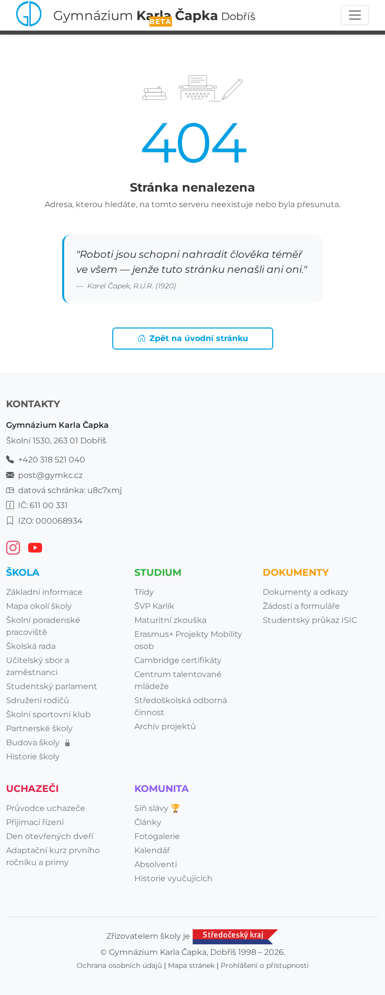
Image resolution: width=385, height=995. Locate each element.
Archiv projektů (165, 726)
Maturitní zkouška (170, 620)
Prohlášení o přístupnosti (265, 965)
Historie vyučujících (173, 878)
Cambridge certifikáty (178, 660)
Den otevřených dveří (49, 836)
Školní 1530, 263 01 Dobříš (56, 440)
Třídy (144, 592)
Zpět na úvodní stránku (198, 338)
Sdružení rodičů (37, 700)
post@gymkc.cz (50, 475)
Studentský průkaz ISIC (310, 620)
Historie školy (33, 756)
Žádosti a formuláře (301, 606)
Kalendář (152, 850)
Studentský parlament (51, 686)
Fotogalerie (157, 836)
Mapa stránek (191, 965)
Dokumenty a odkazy (305, 592)
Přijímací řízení (35, 822)
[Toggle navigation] (355, 15)
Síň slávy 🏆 (157, 808)
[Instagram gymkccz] (13, 548)
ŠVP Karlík (154, 606)
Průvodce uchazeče (45, 808)
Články (147, 822)
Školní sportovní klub (48, 714)
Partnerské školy (39, 728)
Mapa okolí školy (39, 606)
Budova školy (34, 742)
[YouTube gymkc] (35, 548)
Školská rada (31, 646)
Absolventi (155, 864)
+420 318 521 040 (51, 459)
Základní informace (44, 592)
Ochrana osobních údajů (119, 965)
